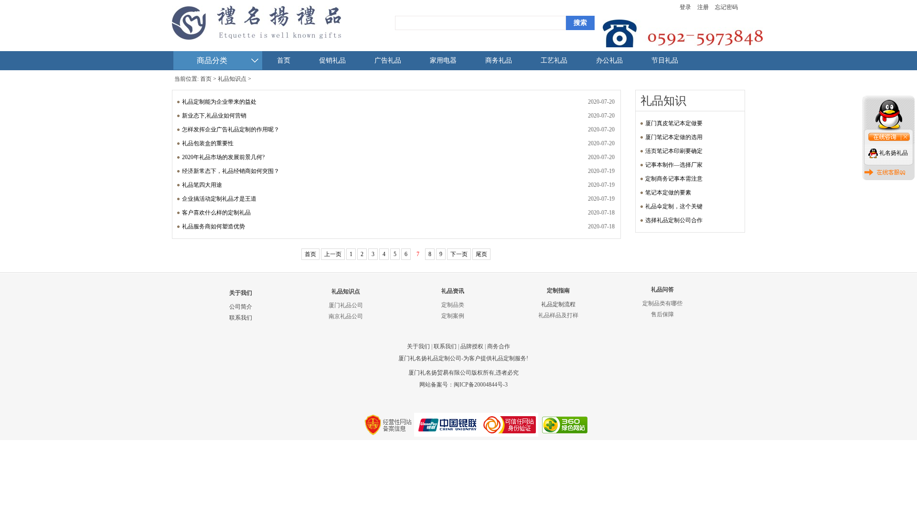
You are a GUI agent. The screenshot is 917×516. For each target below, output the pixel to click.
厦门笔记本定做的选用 (674, 137)
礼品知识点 (232, 78)
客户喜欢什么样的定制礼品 (216, 212)
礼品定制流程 (558, 304)
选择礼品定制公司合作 (674, 220)
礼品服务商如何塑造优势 (213, 226)
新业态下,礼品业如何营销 (214, 115)
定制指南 (558, 290)
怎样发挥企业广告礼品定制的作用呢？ (230, 129)
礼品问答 (662, 289)
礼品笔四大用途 (202, 185)
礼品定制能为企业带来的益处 (219, 101)
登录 (685, 7)
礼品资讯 (452, 291)
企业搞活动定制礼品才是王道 (219, 198)
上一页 (332, 254)
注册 (703, 7)
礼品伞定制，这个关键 (674, 206)
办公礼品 (609, 60)
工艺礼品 (554, 60)
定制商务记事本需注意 (674, 178)
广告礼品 (387, 60)
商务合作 (498, 346)
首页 (283, 60)
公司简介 (240, 306)
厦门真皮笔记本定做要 (674, 123)
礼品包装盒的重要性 (208, 143)
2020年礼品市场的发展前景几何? (223, 157)
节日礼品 (664, 60)
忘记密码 (726, 7)
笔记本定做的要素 (668, 192)
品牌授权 (471, 346)
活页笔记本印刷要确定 (674, 151)
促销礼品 (332, 60)
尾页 (481, 254)
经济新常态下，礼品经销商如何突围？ (230, 171)
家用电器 (443, 60)
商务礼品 (498, 60)
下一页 (459, 254)
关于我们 (240, 293)
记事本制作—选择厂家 (674, 164)
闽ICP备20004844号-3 (481, 384)
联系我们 (240, 317)
